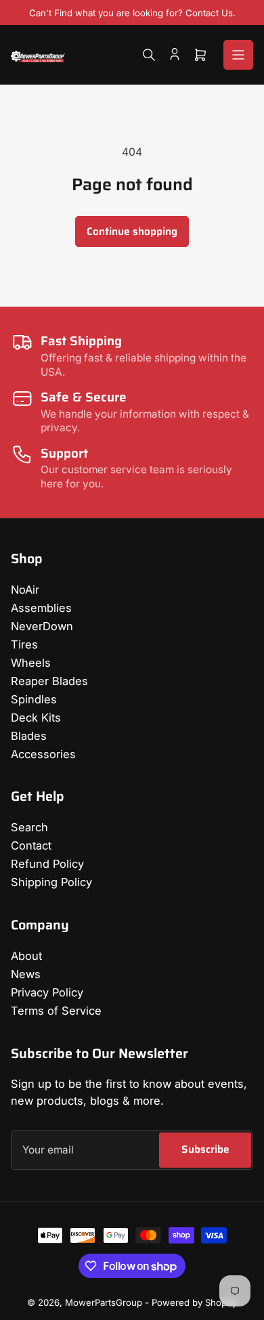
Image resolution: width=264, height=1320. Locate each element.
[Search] (149, 55)
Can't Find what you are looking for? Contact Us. (132, 12)
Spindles (34, 699)
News (26, 974)
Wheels (31, 662)
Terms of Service (56, 1010)
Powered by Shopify (194, 1302)
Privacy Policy (47, 992)
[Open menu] (238, 55)
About (26, 956)
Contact (31, 845)
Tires (24, 644)
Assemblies (41, 608)
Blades (29, 736)
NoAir (25, 589)
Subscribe (205, 1149)
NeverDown (42, 626)
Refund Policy (47, 864)
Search (29, 827)
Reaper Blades (49, 681)
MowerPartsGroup (103, 1302)
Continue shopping (132, 231)
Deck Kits (36, 717)
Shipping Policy (51, 882)
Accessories (43, 754)
